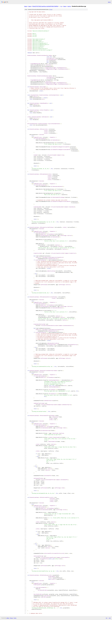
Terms (15, 618)
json (110, 618)
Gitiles (8, 618)
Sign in (109, 2)
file (51, 9)
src (61, 6)
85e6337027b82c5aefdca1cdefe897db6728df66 (45, 6)
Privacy (11, 618)
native (69, 6)
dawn (25, 6)
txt (106, 618)
